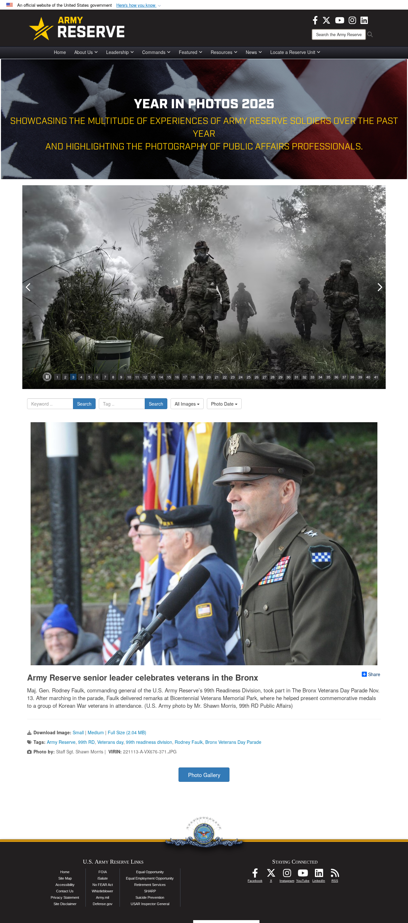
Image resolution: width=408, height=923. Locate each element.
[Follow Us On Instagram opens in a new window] (287, 874)
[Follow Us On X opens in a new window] (271, 874)
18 (193, 376)
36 (336, 376)
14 (161, 376)
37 (344, 376)
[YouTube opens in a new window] (339, 19)
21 (217, 376)
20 (209, 376)
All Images (186, 403)
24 (241, 376)
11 (137, 376)
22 (225, 376)
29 (280, 376)
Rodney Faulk (189, 742)
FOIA (102, 872)
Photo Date (223, 403)
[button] (139, 5)
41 (376, 376)
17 (185, 376)
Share (374, 674)
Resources (221, 52)
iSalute (103, 878)
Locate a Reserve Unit (292, 52)
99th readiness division (149, 742)
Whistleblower (102, 891)
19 (201, 376)
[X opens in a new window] (326, 19)
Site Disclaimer (65, 904)
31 (296, 376)
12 (145, 376)
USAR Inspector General (150, 904)
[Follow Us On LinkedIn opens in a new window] (319, 874)
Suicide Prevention (149, 897)
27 (264, 376)
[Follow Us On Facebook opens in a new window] (255, 874)
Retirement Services (150, 885)
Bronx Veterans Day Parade (233, 742)
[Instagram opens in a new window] (352, 19)
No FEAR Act (102, 885)
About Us (83, 52)
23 (233, 376)
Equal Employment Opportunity (150, 878)
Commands (153, 52)
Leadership (117, 52)
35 (328, 376)
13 (153, 376)
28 (272, 376)
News (251, 52)
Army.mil (102, 897)
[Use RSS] (335, 874)
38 (352, 376)
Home (60, 52)
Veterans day (110, 742)
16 (177, 376)
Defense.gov (103, 904)
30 (288, 376)
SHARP (150, 891)
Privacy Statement (65, 897)
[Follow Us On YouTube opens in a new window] (303, 874)
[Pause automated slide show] (47, 376)
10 (129, 376)
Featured (188, 52)
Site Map (65, 878)
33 (312, 376)
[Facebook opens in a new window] (315, 19)
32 (304, 376)
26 (257, 376)
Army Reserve (61, 742)
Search (84, 403)
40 (368, 376)
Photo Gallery (204, 775)
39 (360, 376)
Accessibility (65, 885)
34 (320, 376)
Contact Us (65, 891)
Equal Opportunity (150, 872)
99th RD (86, 742)
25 (249, 376)
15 (169, 376)
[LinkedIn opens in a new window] (364, 19)
